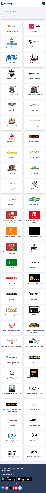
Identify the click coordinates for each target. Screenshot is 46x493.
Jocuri (12, 11)
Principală (4, 11)
